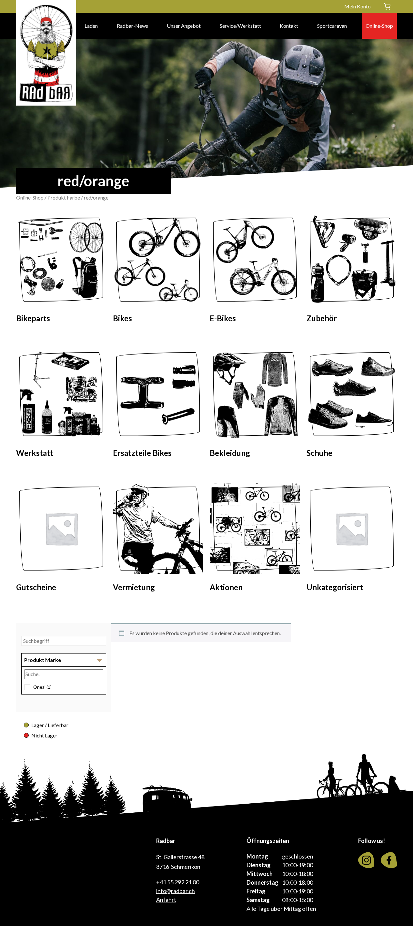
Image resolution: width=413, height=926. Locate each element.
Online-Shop (379, 26)
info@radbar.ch (175, 890)
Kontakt (289, 26)
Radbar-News (132, 26)
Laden (91, 26)
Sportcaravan (332, 26)
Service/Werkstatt (240, 26)
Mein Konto (357, 6)
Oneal (42, 687)
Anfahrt (166, 899)
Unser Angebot (184, 26)
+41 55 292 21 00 (177, 882)
